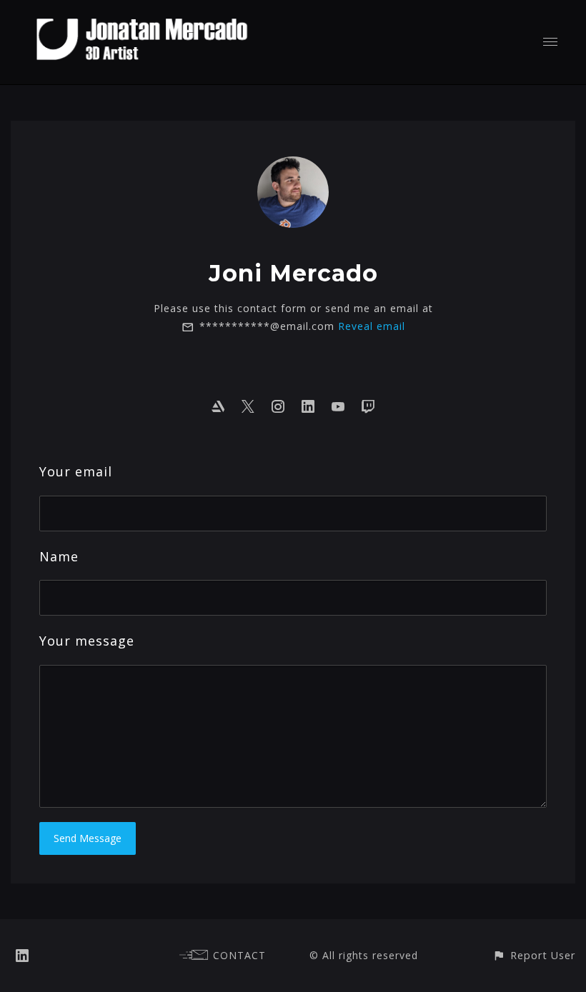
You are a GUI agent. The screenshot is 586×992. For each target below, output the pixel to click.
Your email (75, 471)
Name (59, 556)
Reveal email (371, 326)
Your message (86, 640)
